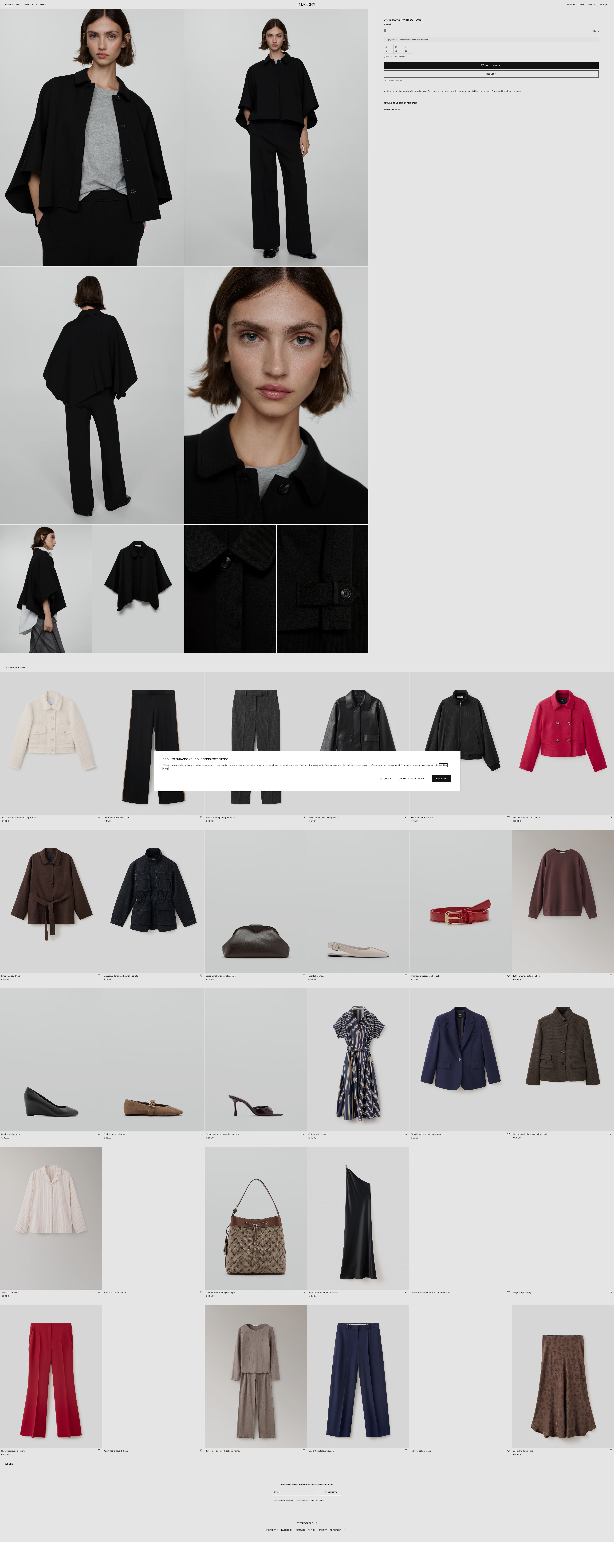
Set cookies (386, 778)
